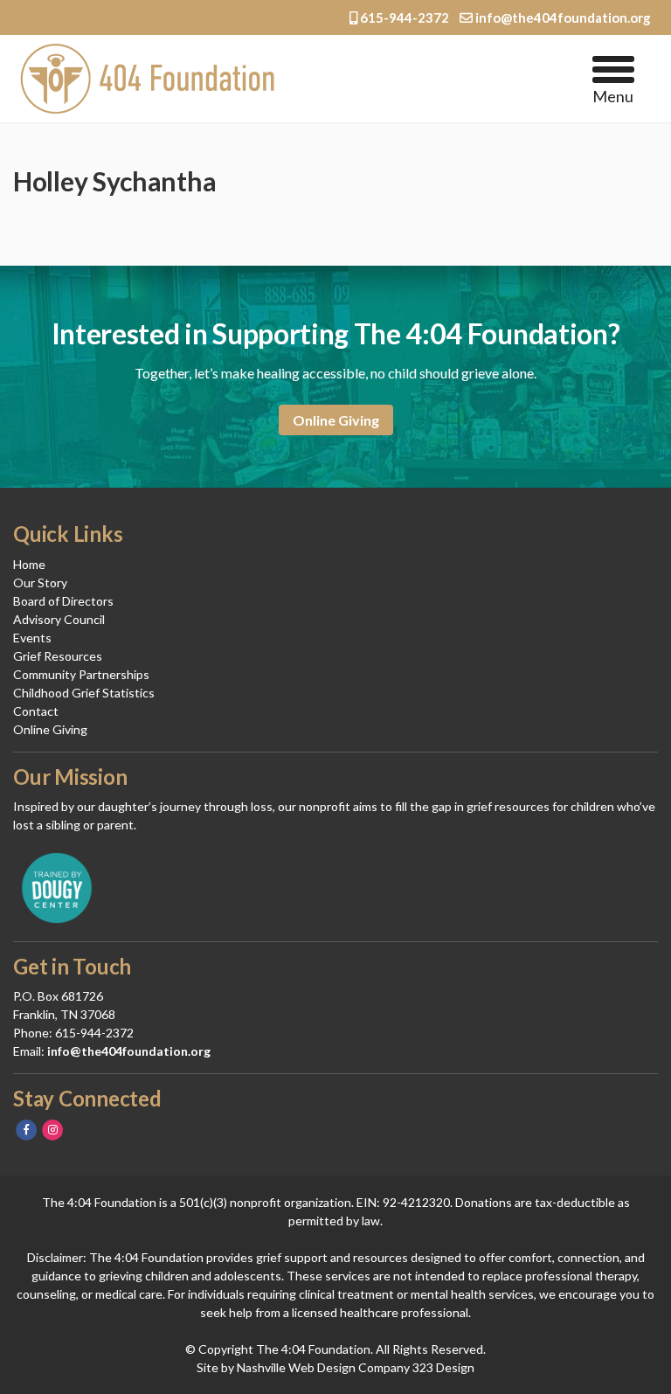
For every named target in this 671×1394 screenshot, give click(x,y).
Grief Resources (57, 655)
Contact (36, 711)
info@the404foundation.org (562, 17)
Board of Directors (63, 600)
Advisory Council (59, 619)
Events (32, 637)
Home (29, 564)
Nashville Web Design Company (323, 1367)
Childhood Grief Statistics (84, 692)
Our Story (40, 582)
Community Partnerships (81, 674)
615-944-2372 (404, 17)
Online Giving (336, 420)
